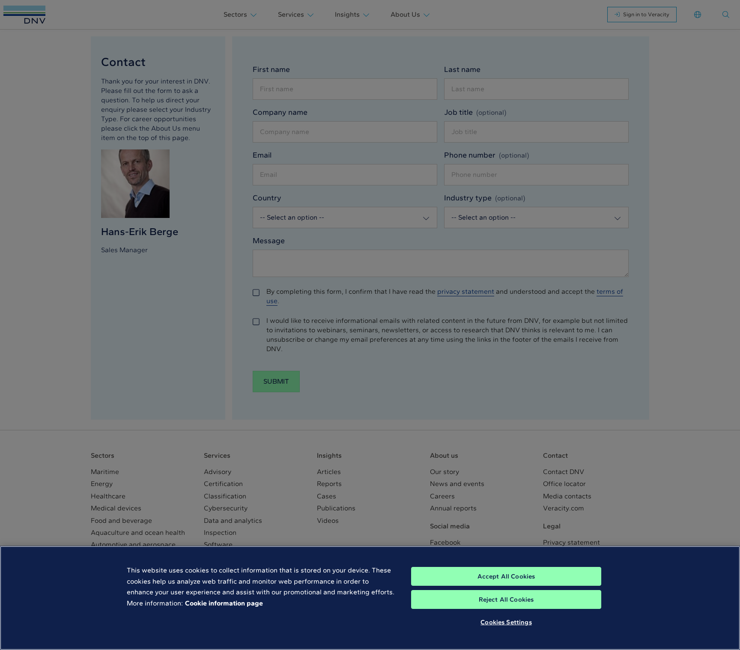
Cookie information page (224, 603)
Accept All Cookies (506, 576)
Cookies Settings (505, 622)
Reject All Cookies (506, 599)
